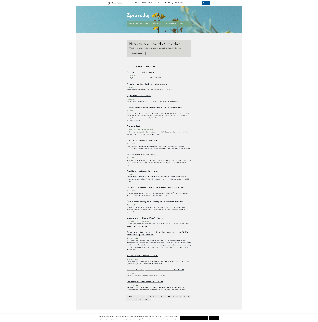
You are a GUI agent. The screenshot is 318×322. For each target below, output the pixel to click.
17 (184, 296)
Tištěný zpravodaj (157, 24)
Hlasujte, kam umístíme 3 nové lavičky (143, 140)
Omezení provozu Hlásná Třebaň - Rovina (145, 218)
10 (157, 296)
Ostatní (181, 24)
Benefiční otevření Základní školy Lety (143, 171)
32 (140, 299)
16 (181, 296)
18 (188, 296)
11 (161, 296)
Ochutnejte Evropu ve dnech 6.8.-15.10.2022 (145, 282)
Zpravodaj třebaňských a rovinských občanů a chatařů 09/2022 (154, 108)
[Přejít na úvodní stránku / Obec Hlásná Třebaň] (115, 3)
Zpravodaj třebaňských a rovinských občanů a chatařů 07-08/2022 (155, 270)
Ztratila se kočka (134, 126)
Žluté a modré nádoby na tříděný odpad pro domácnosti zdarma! (155, 202)
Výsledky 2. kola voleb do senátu (140, 72)
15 (177, 296)
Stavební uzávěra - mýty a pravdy (141, 155)
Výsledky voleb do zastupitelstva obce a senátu (147, 84)
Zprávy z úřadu (133, 24)
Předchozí (131, 296)
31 (136, 299)
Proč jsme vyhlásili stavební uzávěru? (142, 256)
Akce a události (144, 24)
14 (173, 296)
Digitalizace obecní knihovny (139, 96)
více (139, 319)
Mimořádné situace (171, 24)
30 (132, 299)
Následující (147, 299)
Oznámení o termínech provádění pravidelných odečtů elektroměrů (156, 188)
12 (165, 296)
